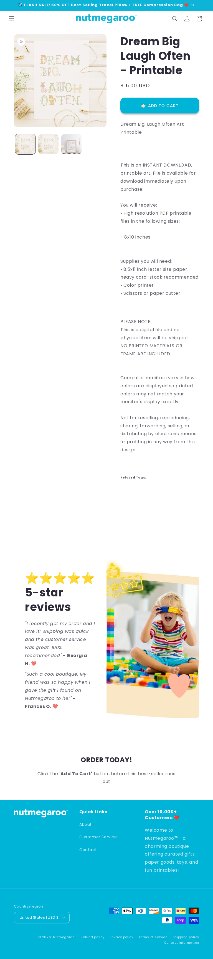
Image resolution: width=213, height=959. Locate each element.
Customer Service (98, 837)
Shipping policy (186, 937)
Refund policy (92, 937)
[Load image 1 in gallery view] (25, 144)
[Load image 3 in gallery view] (71, 144)
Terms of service (153, 937)
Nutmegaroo (64, 937)
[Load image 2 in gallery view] (48, 144)
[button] (12, 19)
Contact (88, 850)
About (85, 824)
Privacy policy (121, 937)
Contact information (181, 942)
